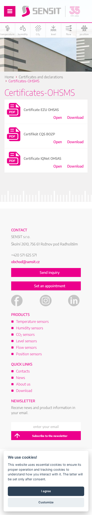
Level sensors (26, 341)
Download (75, 117)
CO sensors (25, 334)
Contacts (23, 371)
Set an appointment (49, 286)
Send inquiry (50, 272)
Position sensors (29, 354)
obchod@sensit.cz (25, 262)
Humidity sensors (29, 328)
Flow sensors (26, 347)
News (20, 377)
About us (23, 384)
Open (57, 117)
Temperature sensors (32, 321)
